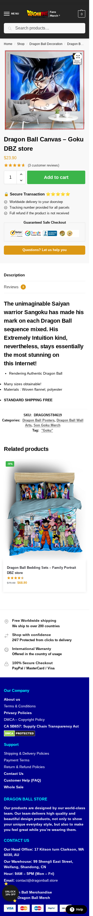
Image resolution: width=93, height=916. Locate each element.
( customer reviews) (43, 165)
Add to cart (56, 177)
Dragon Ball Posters (38, 420)
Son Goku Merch (47, 425)
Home (8, 44)
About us (12, 699)
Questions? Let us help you (44, 250)
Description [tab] (14, 275)
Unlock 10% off (10, 893)
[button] (81, 14)
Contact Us (14, 773)
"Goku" (47, 430)
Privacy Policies (18, 713)
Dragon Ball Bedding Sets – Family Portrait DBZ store (41, 570)
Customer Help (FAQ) (22, 780)
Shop (21, 44)
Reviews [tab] (14, 287)
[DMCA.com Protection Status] (44, 733)
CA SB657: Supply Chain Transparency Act (41, 726)
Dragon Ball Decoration (46, 44)
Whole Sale (14, 787)
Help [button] (79, 909)
